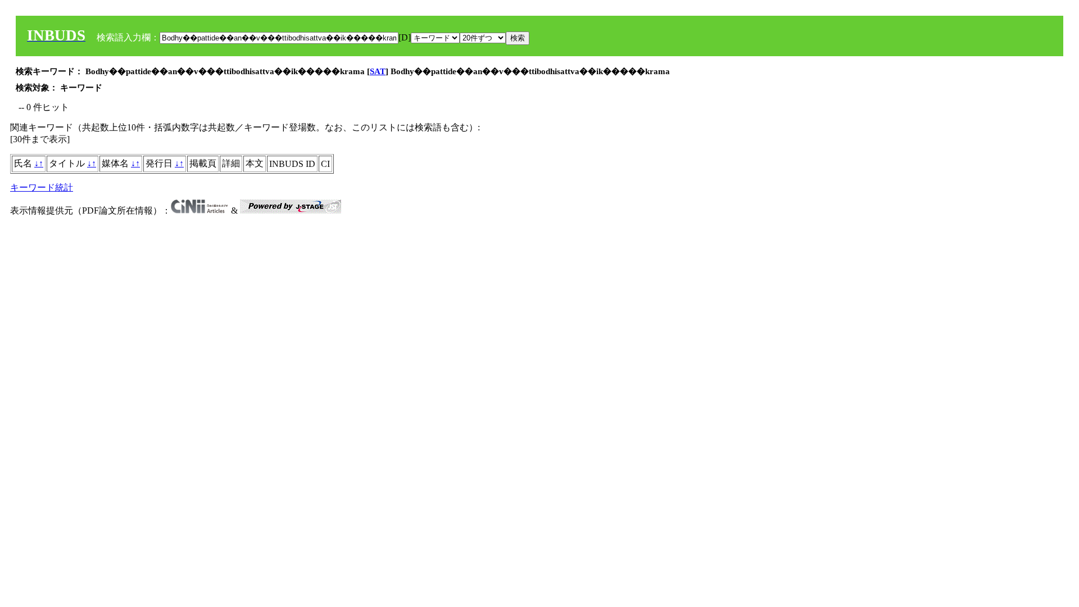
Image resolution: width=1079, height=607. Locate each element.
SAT (378, 71)
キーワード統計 (41, 187)
